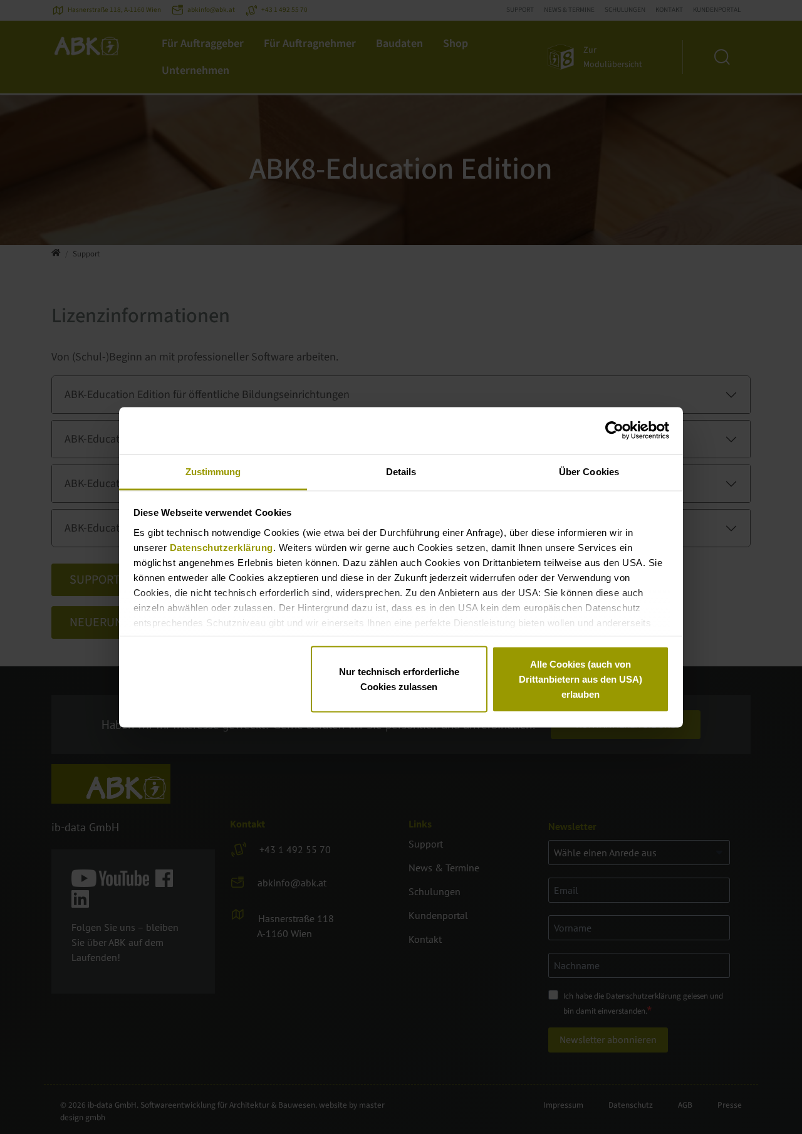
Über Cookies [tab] (589, 471)
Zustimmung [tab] (213, 471)
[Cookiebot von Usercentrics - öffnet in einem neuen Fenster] (614, 430)
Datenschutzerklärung (221, 547)
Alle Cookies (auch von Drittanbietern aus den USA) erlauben (580, 679)
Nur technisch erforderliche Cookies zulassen (399, 679)
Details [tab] (401, 471)
